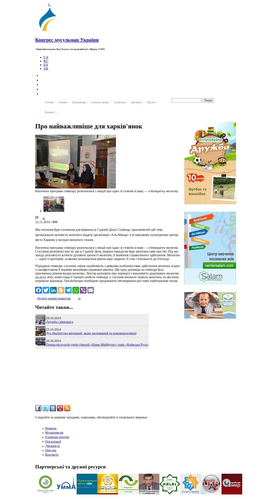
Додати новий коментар (54, 298)
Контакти (52, 454)
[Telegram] (68, 290)
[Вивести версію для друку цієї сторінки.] (43, 218)
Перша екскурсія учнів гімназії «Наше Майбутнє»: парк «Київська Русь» (97, 344)
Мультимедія (54, 432)
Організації (53, 441)
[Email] (90, 290)
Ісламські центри (57, 437)
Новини (51, 428)
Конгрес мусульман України (67, 39)
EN (45, 64)
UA (45, 57)
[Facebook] (38, 290)
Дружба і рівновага (59, 322)
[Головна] (50, 31)
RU (45, 61)
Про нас (51, 450)
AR (45, 68)
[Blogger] (61, 290)
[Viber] (83, 290)
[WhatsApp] (75, 290)
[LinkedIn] (53, 290)
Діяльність (52, 446)
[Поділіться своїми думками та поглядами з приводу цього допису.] (37, 218)
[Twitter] (46, 290)
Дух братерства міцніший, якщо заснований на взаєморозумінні (91, 333)
